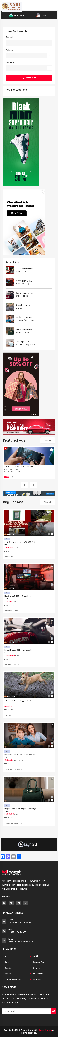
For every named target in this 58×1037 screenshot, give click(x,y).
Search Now (30, 77)
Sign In (8, 973)
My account (39, 973)
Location (10, 62)
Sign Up (8, 968)
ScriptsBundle (45, 1030)
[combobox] (29, 55)
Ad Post (8, 956)
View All (47, 440)
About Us (37, 979)
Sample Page (39, 962)
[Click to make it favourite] (51, 449)
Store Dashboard (13, 979)
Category (10, 50)
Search (36, 968)
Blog (7, 962)
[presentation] (24, 485)
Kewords (9, 37)
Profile (36, 956)
